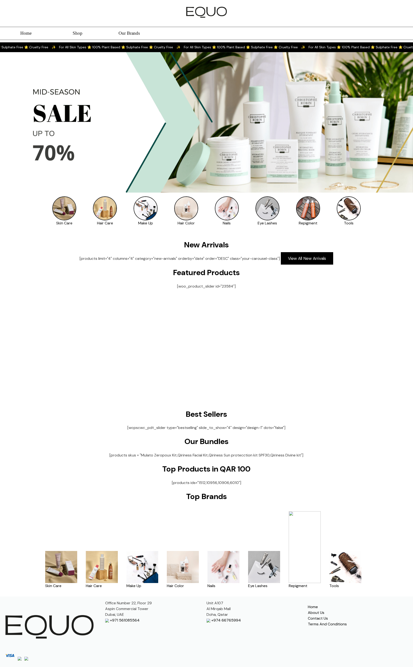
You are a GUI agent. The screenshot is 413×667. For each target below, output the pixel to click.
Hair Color (186, 223)
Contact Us (318, 618)
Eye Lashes (267, 223)
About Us (316, 612)
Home (26, 33)
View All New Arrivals (307, 258)
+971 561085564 (124, 620)
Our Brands (129, 33)
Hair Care (105, 223)
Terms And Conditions (327, 624)
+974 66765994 (225, 620)
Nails (227, 223)
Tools (348, 223)
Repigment (308, 223)
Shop (77, 33)
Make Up (145, 223)
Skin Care (64, 223)
